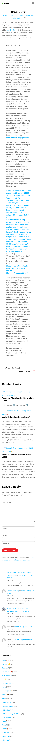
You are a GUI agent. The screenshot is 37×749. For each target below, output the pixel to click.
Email (5, 536)
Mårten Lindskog (13, 591)
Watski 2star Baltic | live (13, 368)
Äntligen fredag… (25, 371)
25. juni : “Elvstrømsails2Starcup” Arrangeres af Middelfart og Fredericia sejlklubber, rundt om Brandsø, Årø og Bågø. (17, 222)
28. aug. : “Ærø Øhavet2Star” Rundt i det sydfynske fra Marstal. (18, 268)
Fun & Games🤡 (7, 672)
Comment (7, 503)
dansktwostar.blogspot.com (17, 138)
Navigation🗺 (6, 683)
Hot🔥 (4, 679)
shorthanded (15, 18)
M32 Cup (6, 710)
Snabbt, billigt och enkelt (23, 627)
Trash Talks (6, 736)
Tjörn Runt (7, 717)
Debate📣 (5, 414)
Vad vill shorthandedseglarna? (16, 417)
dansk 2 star (30, 15)
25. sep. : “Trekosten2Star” (17, 273)
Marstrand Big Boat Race (12, 714)
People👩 (5, 694)
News (21, 15)
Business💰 (6, 664)
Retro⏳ (5, 721)
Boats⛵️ (5, 660)
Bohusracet (7, 702)
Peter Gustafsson (10, 15)
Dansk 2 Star (18, 11)
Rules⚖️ (5, 725)
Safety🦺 (5, 729)
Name (5, 528)
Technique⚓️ (6, 732)
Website (6, 543)
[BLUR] (5, 3)
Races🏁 (5, 698)
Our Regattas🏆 (11, 395)
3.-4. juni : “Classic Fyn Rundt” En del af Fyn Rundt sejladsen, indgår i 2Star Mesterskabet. (18, 202)
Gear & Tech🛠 (7, 675)
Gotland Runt (8, 706)
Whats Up (5, 740)
